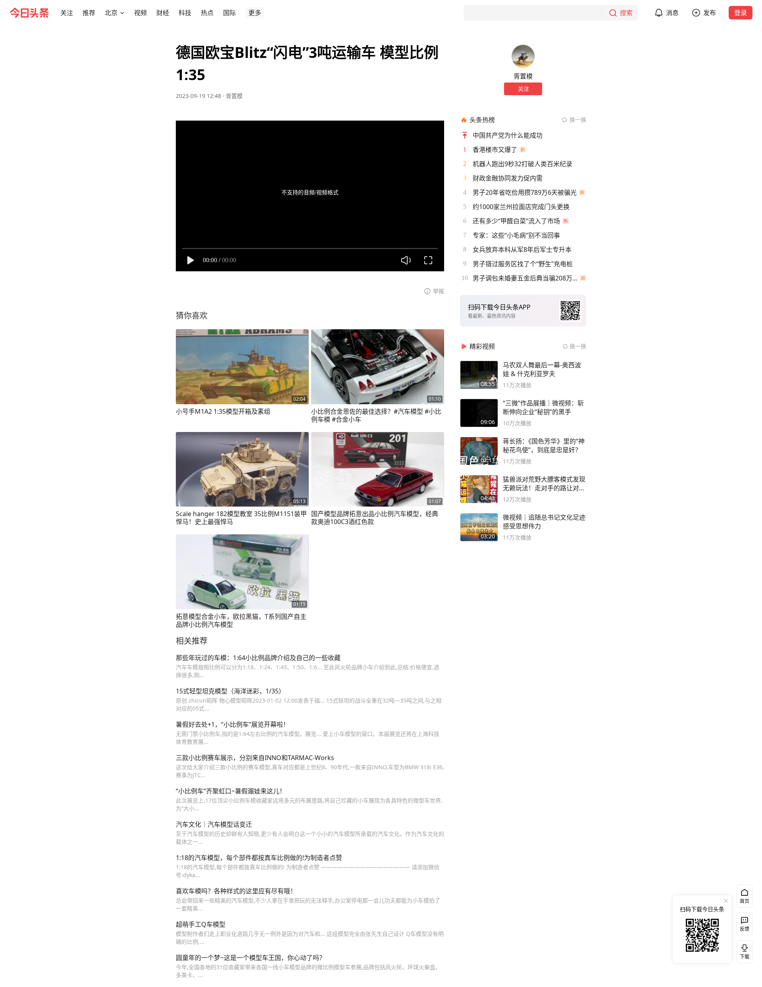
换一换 (578, 119)
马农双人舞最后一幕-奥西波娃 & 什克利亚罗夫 (542, 369)
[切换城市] (122, 12)
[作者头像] (523, 56)
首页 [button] (744, 901)
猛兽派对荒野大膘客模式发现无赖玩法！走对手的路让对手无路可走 (544, 483)
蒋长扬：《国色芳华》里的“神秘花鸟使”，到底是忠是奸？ (544, 445)
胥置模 (234, 96)
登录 (740, 12)
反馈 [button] (744, 929)
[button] (66, 12)
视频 (140, 12)
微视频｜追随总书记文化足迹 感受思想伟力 (544, 521)
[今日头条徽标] (29, 12)
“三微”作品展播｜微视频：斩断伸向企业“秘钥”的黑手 (543, 407)
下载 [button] (743, 950)
